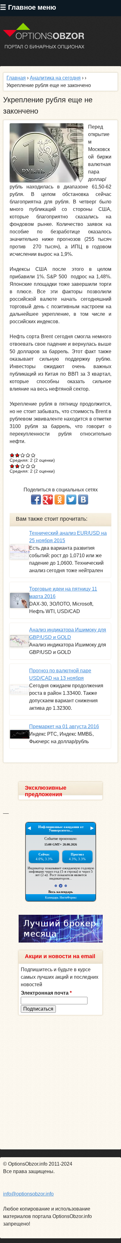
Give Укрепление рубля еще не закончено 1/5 (12, 455)
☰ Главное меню (28, 7)
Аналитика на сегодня (55, 77)
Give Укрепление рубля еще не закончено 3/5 (22, 455)
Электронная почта (46, 993)
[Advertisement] (60, 1082)
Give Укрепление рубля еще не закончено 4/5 (28, 455)
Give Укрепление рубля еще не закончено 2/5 (17, 455)
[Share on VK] (83, 500)
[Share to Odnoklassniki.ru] (60, 500)
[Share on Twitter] (71, 500)
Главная (16, 77)
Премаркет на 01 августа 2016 (64, 726)
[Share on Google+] (48, 500)
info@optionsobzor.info (28, 1194)
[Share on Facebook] (36, 500)
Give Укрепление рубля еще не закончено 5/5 (33, 455)
